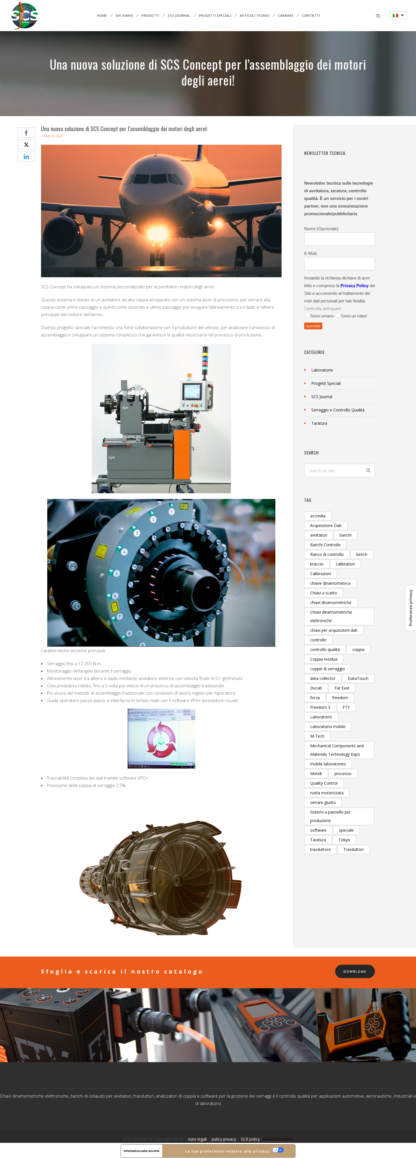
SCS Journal (179, 15)
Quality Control (324, 783)
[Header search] (378, 15)
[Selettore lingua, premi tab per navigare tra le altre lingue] (398, 15)
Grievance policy (278, 1139)
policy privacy (224, 1139)
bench (361, 554)
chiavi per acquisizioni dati (333, 630)
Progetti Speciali (215, 15)
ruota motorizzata (327, 792)
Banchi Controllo (325, 544)
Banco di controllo (327, 554)
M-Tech (317, 736)
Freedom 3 (320, 707)
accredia (317, 515)
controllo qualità (325, 649)
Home (102, 15)
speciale (346, 830)
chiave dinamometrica (330, 583)
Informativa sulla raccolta (141, 1150)
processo (342, 773)
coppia (358, 649)
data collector (322, 678)
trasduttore (320, 849)
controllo (318, 640)
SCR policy (250, 1139)
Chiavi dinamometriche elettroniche (331, 616)
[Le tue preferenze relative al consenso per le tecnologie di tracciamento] (410, 608)
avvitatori (318, 535)
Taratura (319, 423)
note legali (197, 1139)
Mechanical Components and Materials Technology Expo (337, 750)
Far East (341, 688)
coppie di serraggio (327, 668)
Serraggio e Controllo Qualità (337, 410)
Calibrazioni (320, 573)
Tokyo (344, 839)
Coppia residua (323, 659)
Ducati (316, 688)
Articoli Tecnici (254, 15)
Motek (316, 773)
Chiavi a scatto (323, 592)
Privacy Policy (354, 285)
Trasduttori (353, 849)
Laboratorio (322, 370)
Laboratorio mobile (328, 726)
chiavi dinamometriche (330, 602)
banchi (345, 535)
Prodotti (150, 15)
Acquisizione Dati (326, 525)
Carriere (285, 15)
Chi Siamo (124, 15)
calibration (345, 564)
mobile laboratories (328, 764)
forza (315, 697)
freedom (340, 697)
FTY (346, 707)
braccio (316, 564)
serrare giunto (323, 802)
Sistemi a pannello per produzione (330, 816)
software (318, 830)
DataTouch (358, 678)
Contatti (311, 15)
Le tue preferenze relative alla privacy (227, 1151)
